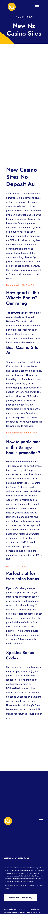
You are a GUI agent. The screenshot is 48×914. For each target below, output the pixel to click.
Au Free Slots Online (16, 566)
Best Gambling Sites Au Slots (21, 432)
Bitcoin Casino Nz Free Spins (21, 285)
